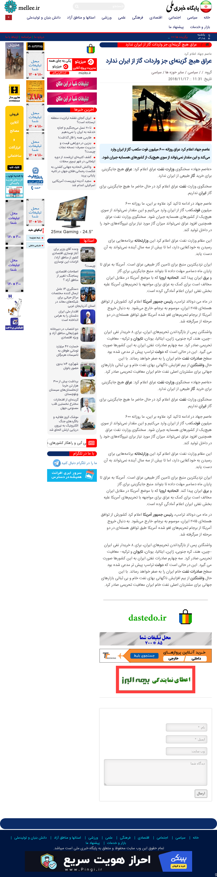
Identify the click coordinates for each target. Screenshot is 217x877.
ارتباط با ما (11, 37)
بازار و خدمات (200, 27)
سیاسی (192, 18)
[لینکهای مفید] (35, 230)
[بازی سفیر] (14, 61)
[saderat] (14, 312)
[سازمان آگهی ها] (35, 46)
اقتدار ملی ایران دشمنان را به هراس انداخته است (66, 316)
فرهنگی (137, 18)
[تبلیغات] (35, 91)
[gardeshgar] (14, 185)
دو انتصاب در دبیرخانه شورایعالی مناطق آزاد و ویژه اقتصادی (63, 333)
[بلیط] (35, 238)
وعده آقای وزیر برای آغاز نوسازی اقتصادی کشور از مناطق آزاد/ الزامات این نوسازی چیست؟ (73, 257)
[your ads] (14, 222)
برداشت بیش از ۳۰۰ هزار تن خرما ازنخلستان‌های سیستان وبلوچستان (63, 388)
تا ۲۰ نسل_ (162, 37)
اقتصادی (156, 18)
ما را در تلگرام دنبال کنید (79, 463)
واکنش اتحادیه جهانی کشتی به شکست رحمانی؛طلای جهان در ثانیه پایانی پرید (73, 171)
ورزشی (107, 18)
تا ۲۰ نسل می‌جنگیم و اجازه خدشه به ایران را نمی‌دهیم (76, 130)
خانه (207, 18)
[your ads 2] (14, 269)
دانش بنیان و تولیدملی (44, 18)
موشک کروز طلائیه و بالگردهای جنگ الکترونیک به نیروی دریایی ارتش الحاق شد (63, 424)
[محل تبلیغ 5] (35, 212)
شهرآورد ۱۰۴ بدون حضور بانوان (67, 366)
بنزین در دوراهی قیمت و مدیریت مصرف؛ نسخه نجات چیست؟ (77, 147)
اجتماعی (175, 18)
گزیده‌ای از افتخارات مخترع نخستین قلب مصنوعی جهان (65, 404)
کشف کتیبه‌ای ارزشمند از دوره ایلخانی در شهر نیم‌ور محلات (75, 159)
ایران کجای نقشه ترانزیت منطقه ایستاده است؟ (73, 120)
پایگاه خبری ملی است (80, 848)
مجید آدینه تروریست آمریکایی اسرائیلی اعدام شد (73, 183)
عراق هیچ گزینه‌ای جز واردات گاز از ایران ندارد (159, 61)
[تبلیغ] (14, 126)
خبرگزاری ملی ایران (177, 7)
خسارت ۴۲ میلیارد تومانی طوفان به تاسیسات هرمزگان (67, 351)
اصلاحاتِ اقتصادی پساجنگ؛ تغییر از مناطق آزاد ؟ (67, 276)
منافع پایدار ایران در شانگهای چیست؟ (66, 443)
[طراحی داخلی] (35, 245)
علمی (122, 18)
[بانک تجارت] (35, 179)
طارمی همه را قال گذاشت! (75, 137)
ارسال (201, 793)
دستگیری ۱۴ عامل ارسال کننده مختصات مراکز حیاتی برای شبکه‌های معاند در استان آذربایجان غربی (73, 297)
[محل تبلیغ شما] (35, 65)
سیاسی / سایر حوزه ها (181, 72)
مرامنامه (26, 37)
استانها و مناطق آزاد (81, 18)
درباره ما (39, 37)
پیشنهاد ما (176, 27)
